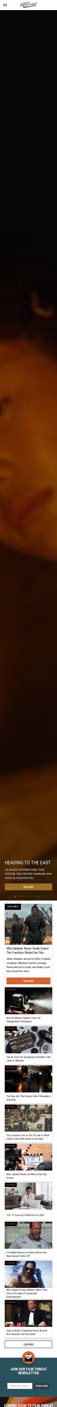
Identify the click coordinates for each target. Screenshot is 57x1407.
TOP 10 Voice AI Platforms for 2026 (25, 1215)
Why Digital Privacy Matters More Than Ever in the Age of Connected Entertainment (26, 1293)
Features (12, 907)
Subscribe (42, 1385)
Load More (28, 1344)
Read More (28, 887)
